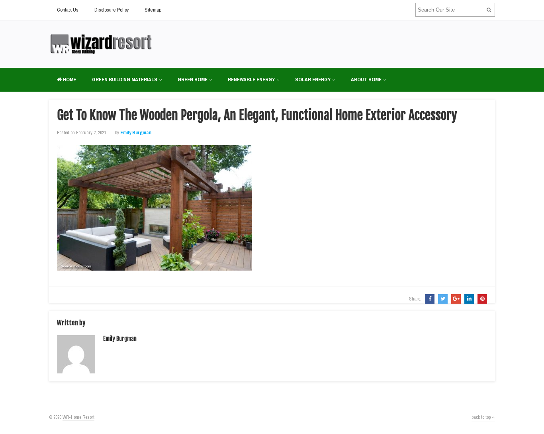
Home (69, 79)
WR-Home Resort (78, 417)
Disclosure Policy (111, 9)
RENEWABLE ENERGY (251, 79)
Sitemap (153, 9)
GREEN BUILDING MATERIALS (124, 79)
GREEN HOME (192, 79)
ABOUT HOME (366, 79)
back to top (482, 417)
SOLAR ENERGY (313, 79)
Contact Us (67, 9)
